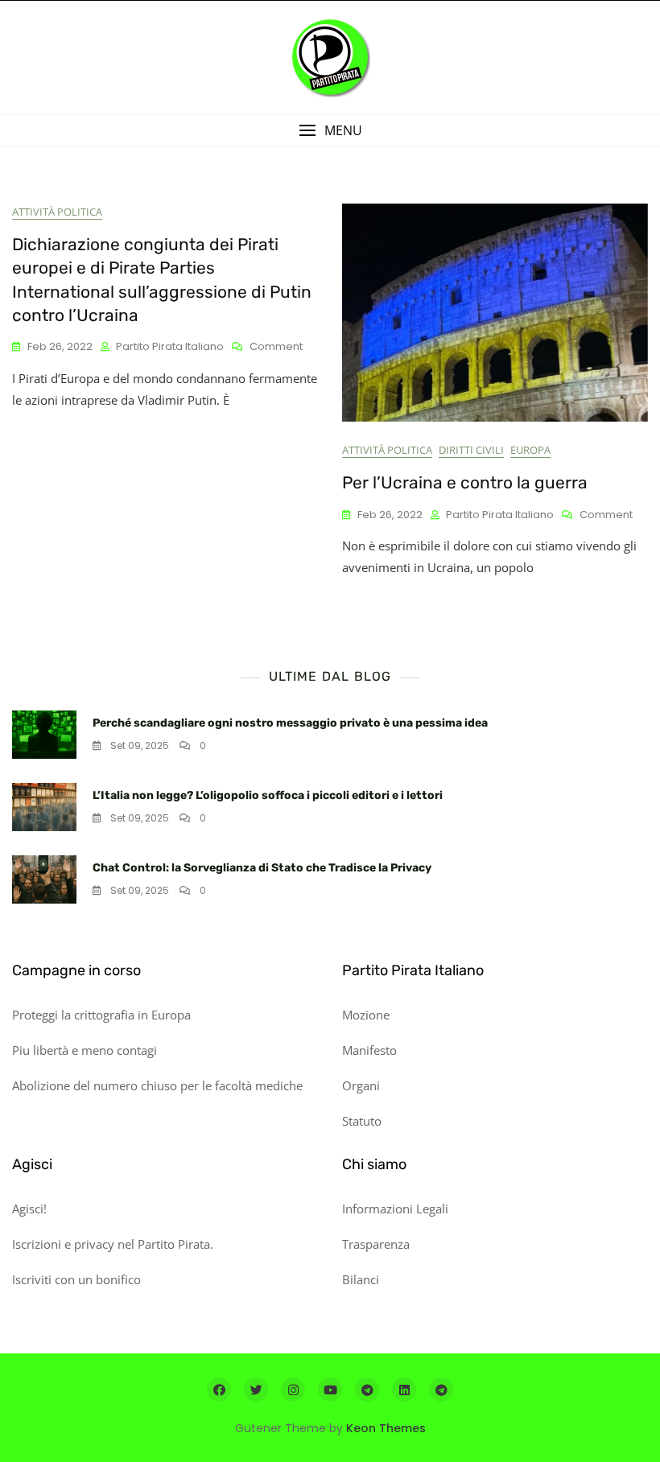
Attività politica (57, 211)
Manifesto (369, 1050)
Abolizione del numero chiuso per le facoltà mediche (157, 1085)
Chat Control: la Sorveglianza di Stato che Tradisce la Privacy (262, 868)
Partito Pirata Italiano (170, 346)
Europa (530, 450)
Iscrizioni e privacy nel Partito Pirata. (112, 1244)
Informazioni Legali (395, 1208)
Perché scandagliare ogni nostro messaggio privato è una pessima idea (290, 723)
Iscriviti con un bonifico (76, 1279)
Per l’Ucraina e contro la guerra (465, 482)
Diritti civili (471, 450)
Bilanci (360, 1279)
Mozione (366, 1015)
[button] (330, 130)
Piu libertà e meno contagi (84, 1050)
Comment (276, 347)
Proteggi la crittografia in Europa (101, 1015)
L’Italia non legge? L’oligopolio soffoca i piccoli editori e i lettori (268, 795)
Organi (361, 1085)
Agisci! (29, 1208)
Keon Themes (386, 1428)
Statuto (362, 1121)
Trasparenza (376, 1244)
